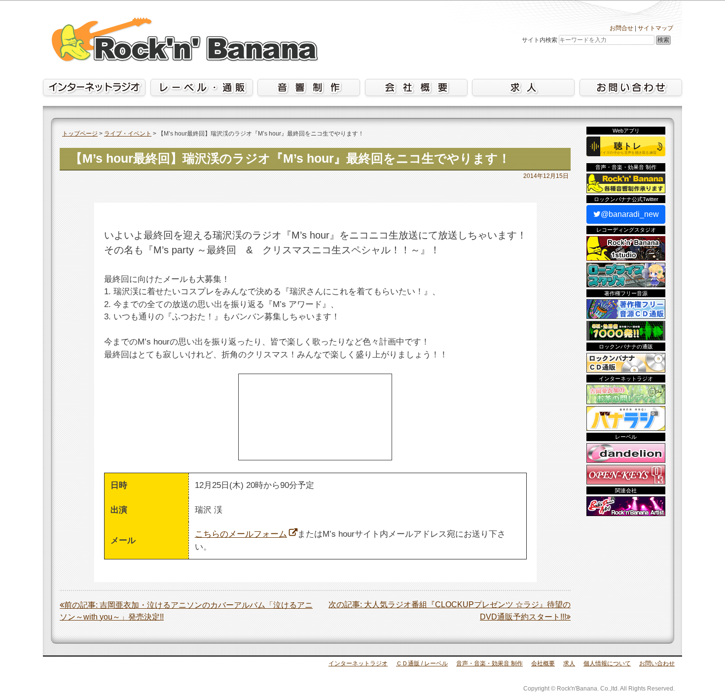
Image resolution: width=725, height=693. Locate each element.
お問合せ (621, 28)
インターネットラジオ (358, 663)
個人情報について (607, 663)
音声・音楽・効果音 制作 (489, 663)
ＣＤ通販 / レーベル (422, 663)
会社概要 (543, 663)
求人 (569, 663)
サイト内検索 (539, 39)
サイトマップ (655, 28)
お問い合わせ (657, 663)
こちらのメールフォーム (241, 534)
